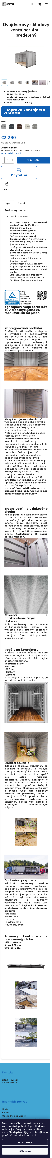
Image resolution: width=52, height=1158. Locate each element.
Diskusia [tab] (22, 203)
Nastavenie (25, 1142)
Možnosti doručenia (11, 153)
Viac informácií (27, 1135)
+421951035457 (10, 1082)
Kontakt (6, 1112)
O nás (5, 1109)
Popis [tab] (7, 203)
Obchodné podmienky (14, 1116)
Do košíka (35, 160)
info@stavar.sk (10, 1080)
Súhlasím (25, 1151)
